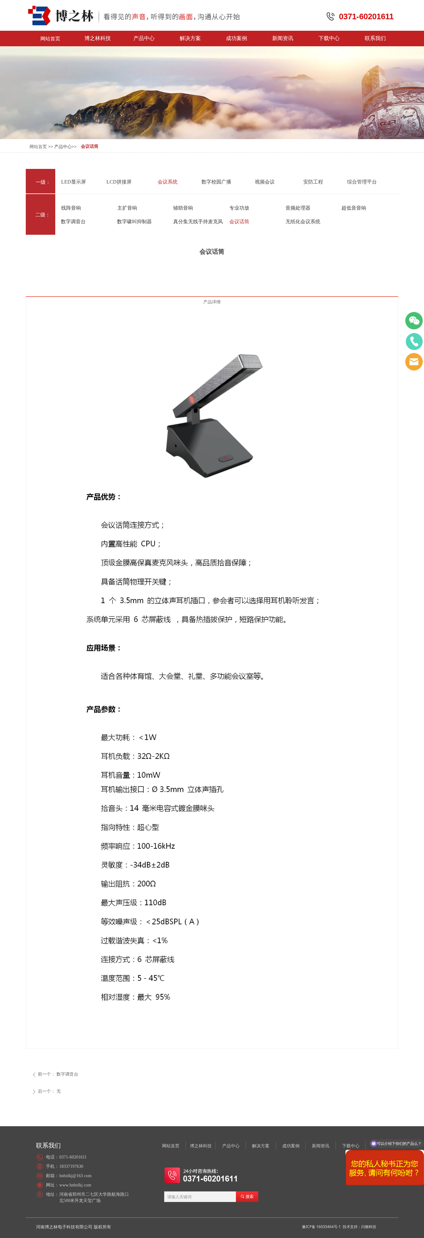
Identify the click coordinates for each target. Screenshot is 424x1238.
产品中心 (144, 38)
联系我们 (375, 38)
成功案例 (236, 38)
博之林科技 (97, 38)
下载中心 (329, 38)
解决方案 (190, 38)
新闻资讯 (282, 38)
